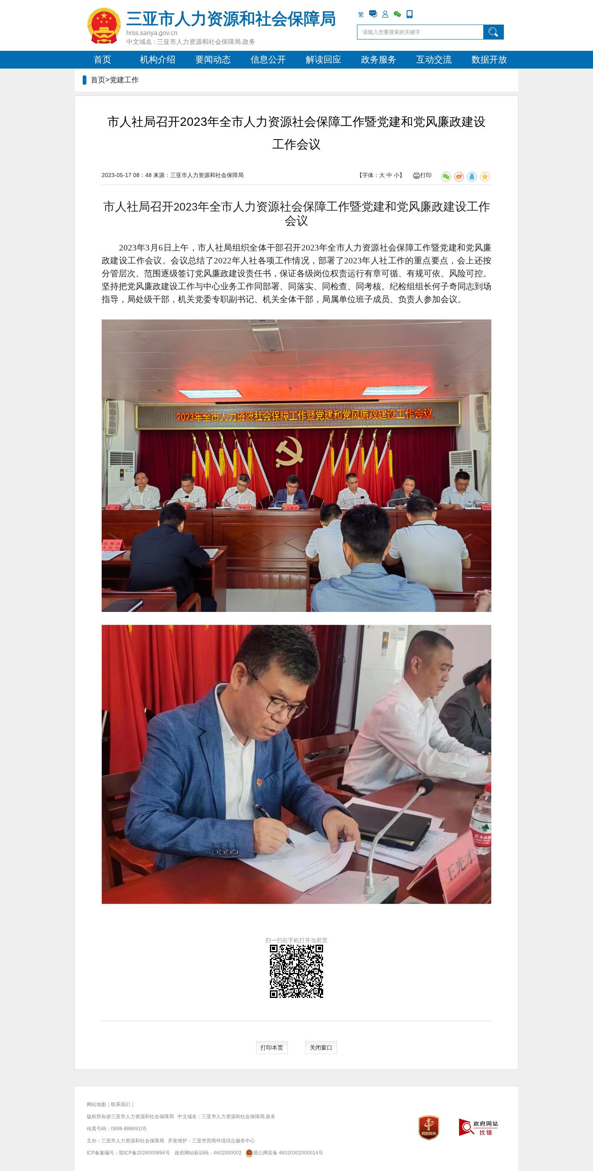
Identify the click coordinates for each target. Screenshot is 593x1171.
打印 (426, 175)
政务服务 (379, 59)
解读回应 (323, 59)
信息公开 (268, 59)
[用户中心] (385, 14)
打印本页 (272, 1047)
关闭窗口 (321, 1047)
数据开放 (489, 59)
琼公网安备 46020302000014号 (288, 1153)
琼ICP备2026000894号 (144, 1153)
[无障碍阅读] (422, 14)
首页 (102, 59)
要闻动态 (213, 59)
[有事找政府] (373, 14)
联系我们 (120, 1104)
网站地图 (96, 1104)
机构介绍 (157, 59)
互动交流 (434, 59)
